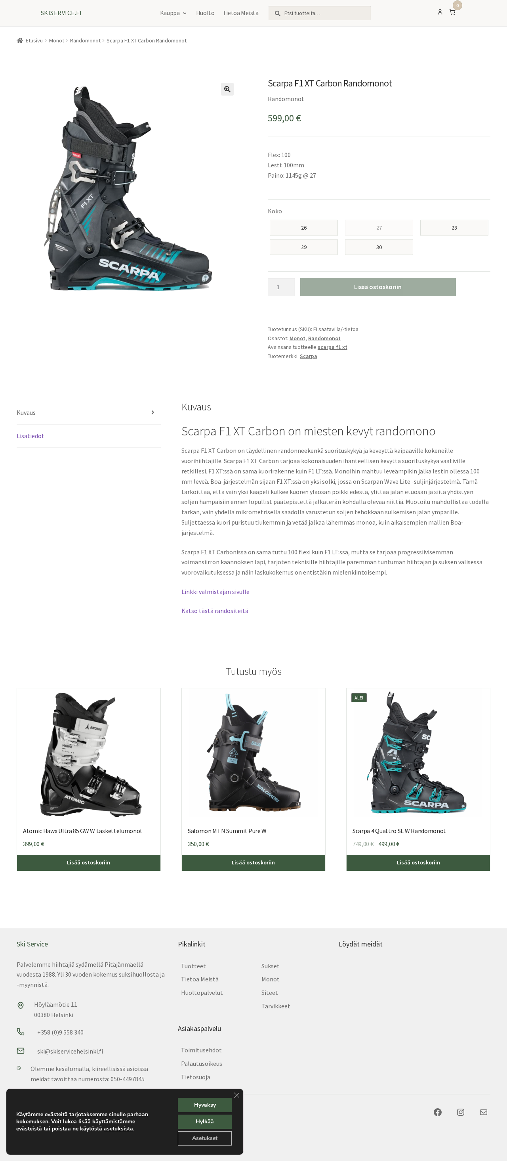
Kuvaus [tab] (26, 412)
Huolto (205, 13)
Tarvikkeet (275, 1006)
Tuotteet (193, 966)
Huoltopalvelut (202, 992)
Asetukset (204, 1138)
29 (304, 247)
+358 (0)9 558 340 (60, 1032)
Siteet (269, 992)
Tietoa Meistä (241, 13)
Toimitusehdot (201, 1050)
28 (454, 227)
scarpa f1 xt (332, 347)
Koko (275, 211)
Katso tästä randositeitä (214, 611)
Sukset (270, 966)
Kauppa (170, 13)
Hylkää (205, 1121)
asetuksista (118, 1128)
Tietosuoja (195, 1077)
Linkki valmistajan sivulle (215, 592)
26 (304, 227)
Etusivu (34, 40)
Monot (56, 40)
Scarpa (308, 356)
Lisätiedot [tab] (30, 436)
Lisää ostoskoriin (378, 287)
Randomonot (85, 40)
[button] (227, 89)
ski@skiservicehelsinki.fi (70, 1051)
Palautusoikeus (201, 1063)
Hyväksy (205, 1105)
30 (379, 247)
